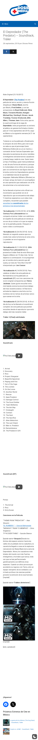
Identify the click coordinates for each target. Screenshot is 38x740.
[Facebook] (6, 51)
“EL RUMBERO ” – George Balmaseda (17, 526)
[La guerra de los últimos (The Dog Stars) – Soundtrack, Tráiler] (6, 725)
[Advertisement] (19, 74)
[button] (34, 736)
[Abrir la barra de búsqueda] (35, 24)
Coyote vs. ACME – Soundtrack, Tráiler (22, 729)
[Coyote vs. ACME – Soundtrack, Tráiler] (6, 734)
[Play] (19, 330)
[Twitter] (13, 51)
